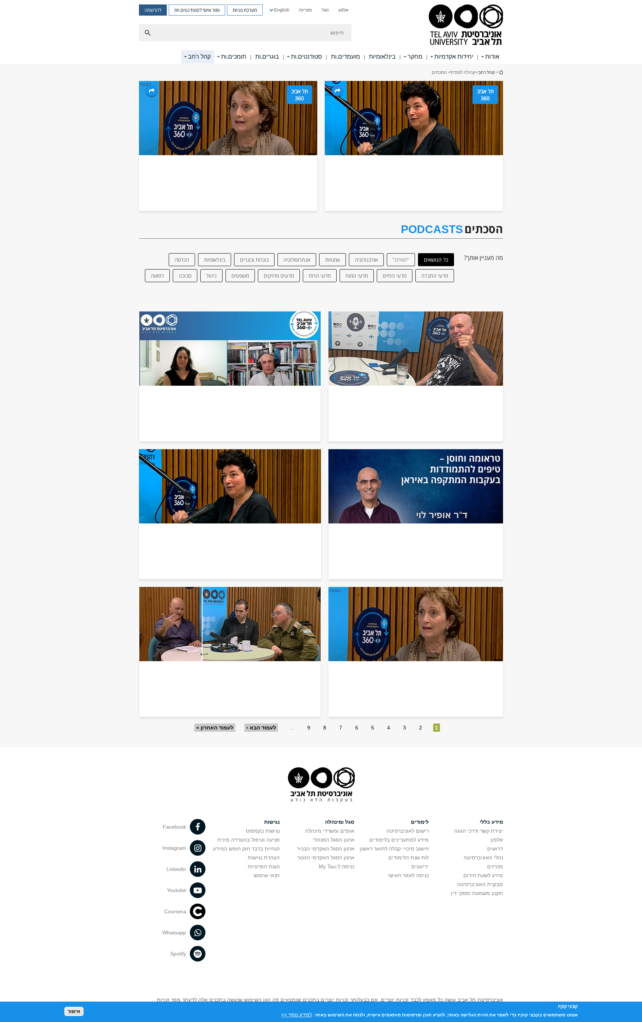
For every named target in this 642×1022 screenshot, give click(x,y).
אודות (492, 56)
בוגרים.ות (267, 56)
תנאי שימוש (267, 875)
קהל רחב (199, 56)
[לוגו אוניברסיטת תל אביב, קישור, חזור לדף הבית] (466, 25)
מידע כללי (491, 822)
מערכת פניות (245, 10)
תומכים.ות (233, 56)
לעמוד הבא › (261, 728)
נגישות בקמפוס (263, 831)
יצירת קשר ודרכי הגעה (478, 831)
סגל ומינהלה (339, 822)
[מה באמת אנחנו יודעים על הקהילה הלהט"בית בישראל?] (230, 514)
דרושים (495, 849)
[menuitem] (343, 10)
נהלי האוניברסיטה (483, 858)
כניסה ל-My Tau (336, 866)
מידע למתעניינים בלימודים (399, 840)
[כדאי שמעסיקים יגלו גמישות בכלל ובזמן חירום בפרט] (230, 376)
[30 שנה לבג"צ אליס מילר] (415, 652)
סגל (325, 10)
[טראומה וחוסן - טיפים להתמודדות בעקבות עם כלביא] (415, 514)
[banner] (321, 32)
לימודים (420, 822)
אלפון (343, 10)
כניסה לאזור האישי (408, 875)
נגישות (272, 822)
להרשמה (153, 10)
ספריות (305, 10)
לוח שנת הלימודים (408, 858)
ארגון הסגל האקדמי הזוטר (325, 858)
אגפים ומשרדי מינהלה (329, 831)
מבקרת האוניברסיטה (480, 884)
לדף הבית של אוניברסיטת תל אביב (501, 72)
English (281, 10)
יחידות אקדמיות (453, 56)
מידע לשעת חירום (483, 875)
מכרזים (495, 866)
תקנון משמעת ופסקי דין (477, 893)
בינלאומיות (382, 56)
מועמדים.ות (345, 56)
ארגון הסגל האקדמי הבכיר (325, 849)
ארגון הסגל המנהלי (333, 840)
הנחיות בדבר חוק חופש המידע (246, 849)
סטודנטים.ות (306, 56)
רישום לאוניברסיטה (407, 831)
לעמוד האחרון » (214, 728)
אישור (74, 1011)
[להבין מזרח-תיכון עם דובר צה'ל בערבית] (230, 652)
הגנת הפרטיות (264, 866)
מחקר (415, 56)
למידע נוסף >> (296, 1014)
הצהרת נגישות (264, 858)
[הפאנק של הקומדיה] (415, 376)
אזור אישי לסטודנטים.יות (197, 10)
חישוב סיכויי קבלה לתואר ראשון (394, 849)
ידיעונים (420, 866)
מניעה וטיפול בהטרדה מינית (248, 840)
